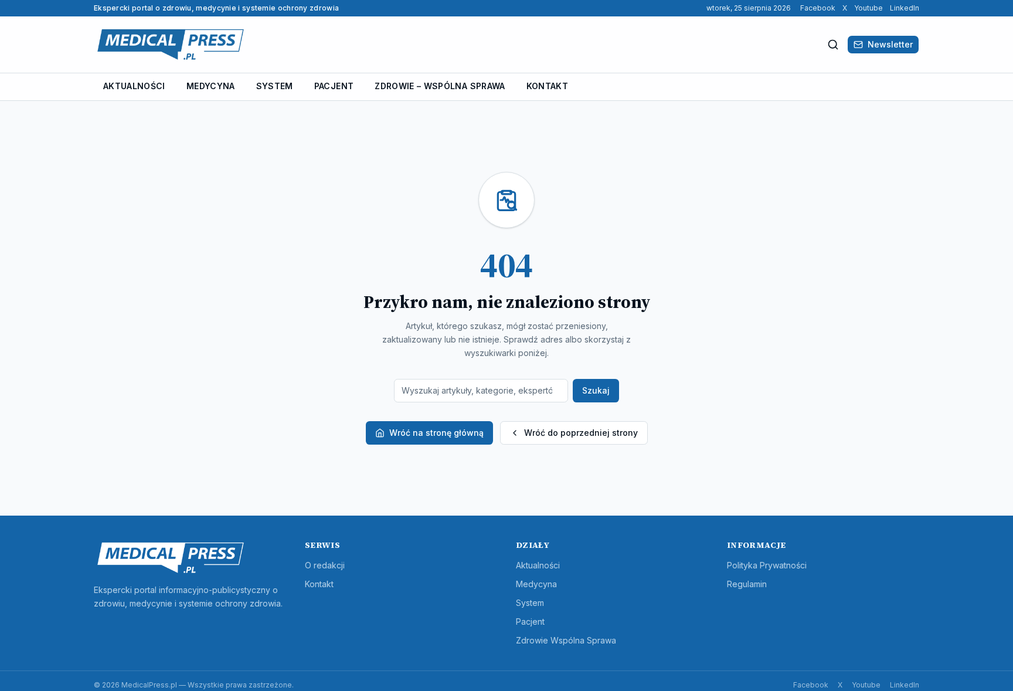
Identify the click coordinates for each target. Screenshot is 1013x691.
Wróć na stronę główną (436, 433)
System (274, 86)
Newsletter (890, 44)
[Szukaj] (833, 44)
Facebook (817, 8)
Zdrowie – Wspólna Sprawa (440, 86)
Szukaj (596, 390)
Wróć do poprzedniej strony (581, 433)
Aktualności (134, 86)
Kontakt (547, 86)
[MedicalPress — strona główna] (170, 44)
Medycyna (210, 86)
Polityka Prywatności (767, 565)
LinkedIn (904, 8)
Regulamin (747, 584)
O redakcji (325, 565)
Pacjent (333, 86)
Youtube (868, 8)
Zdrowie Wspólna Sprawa (566, 640)
